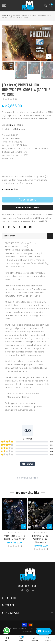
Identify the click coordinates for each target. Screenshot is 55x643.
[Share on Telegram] (25, 227)
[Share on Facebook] (3, 227)
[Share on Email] (30, 227)
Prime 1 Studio (16, 125)
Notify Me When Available (27, 207)
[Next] (51, 514)
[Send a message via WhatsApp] (7, 631)
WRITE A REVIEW (27, 464)
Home (5, 15)
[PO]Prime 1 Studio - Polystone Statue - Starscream (41, 539)
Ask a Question (10, 189)
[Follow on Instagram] (27, 590)
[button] (27, 99)
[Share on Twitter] (8, 227)
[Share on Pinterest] (14, 227)
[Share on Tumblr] (19, 227)
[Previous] (4, 514)
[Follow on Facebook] (22, 590)
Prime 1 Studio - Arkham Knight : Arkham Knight (14, 537)
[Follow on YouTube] (33, 590)
